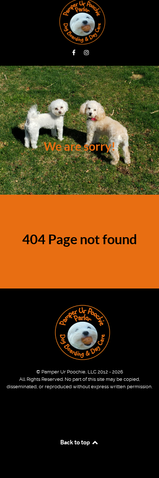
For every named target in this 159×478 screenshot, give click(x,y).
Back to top (75, 442)
